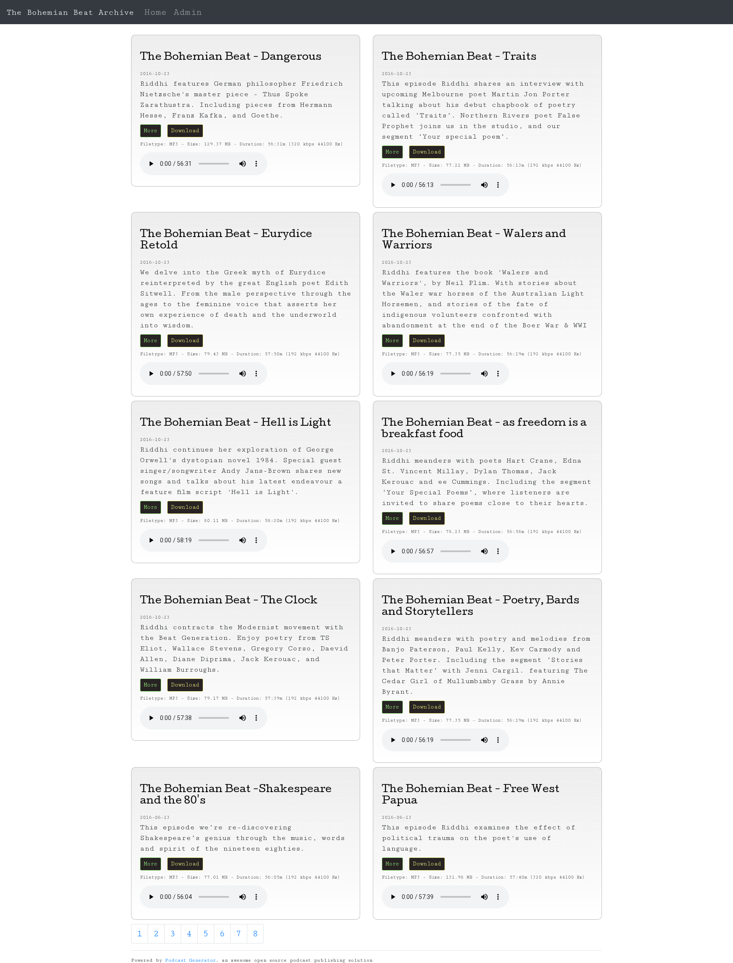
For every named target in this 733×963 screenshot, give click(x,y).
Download (185, 130)
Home (155, 12)
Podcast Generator (190, 960)
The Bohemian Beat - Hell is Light (235, 424)
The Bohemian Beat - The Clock (229, 601)
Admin (187, 12)
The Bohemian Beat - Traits (459, 58)
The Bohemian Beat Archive (70, 12)
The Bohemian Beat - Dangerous (231, 58)
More (150, 130)
